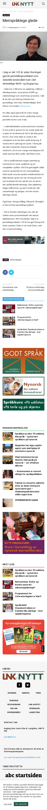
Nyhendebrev (13, 712)
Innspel (26, 693)
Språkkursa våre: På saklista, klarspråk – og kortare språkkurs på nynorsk (29, 436)
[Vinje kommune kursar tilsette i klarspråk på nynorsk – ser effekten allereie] (8, 460)
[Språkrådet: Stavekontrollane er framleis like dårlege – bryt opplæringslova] (9, 333)
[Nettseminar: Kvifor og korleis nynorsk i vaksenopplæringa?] (9, 308)
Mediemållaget (15, 260)
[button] (43, 3)
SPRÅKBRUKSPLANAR (26, 500)
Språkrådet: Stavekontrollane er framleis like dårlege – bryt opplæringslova (30, 332)
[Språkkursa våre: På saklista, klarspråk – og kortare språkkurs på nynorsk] (8, 436)
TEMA (38, 693)
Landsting (34, 712)
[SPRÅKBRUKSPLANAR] (8, 503)
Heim (5, 11)
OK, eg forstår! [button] (21, 804)
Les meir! (8, 804)
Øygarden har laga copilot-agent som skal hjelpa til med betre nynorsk (28, 448)
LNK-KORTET (34, 704)
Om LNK (13, 708)
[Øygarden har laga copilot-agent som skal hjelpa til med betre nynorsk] (8, 448)
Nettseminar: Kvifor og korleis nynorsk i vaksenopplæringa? (27, 584)
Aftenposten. (25, 106)
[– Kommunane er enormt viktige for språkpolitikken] (8, 474)
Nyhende (12, 11)
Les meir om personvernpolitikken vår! (22, 757)
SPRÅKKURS (34, 708)
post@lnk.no (10, 737)
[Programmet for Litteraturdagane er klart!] (9, 321)
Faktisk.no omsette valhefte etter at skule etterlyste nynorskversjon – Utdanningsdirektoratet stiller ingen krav (29, 489)
